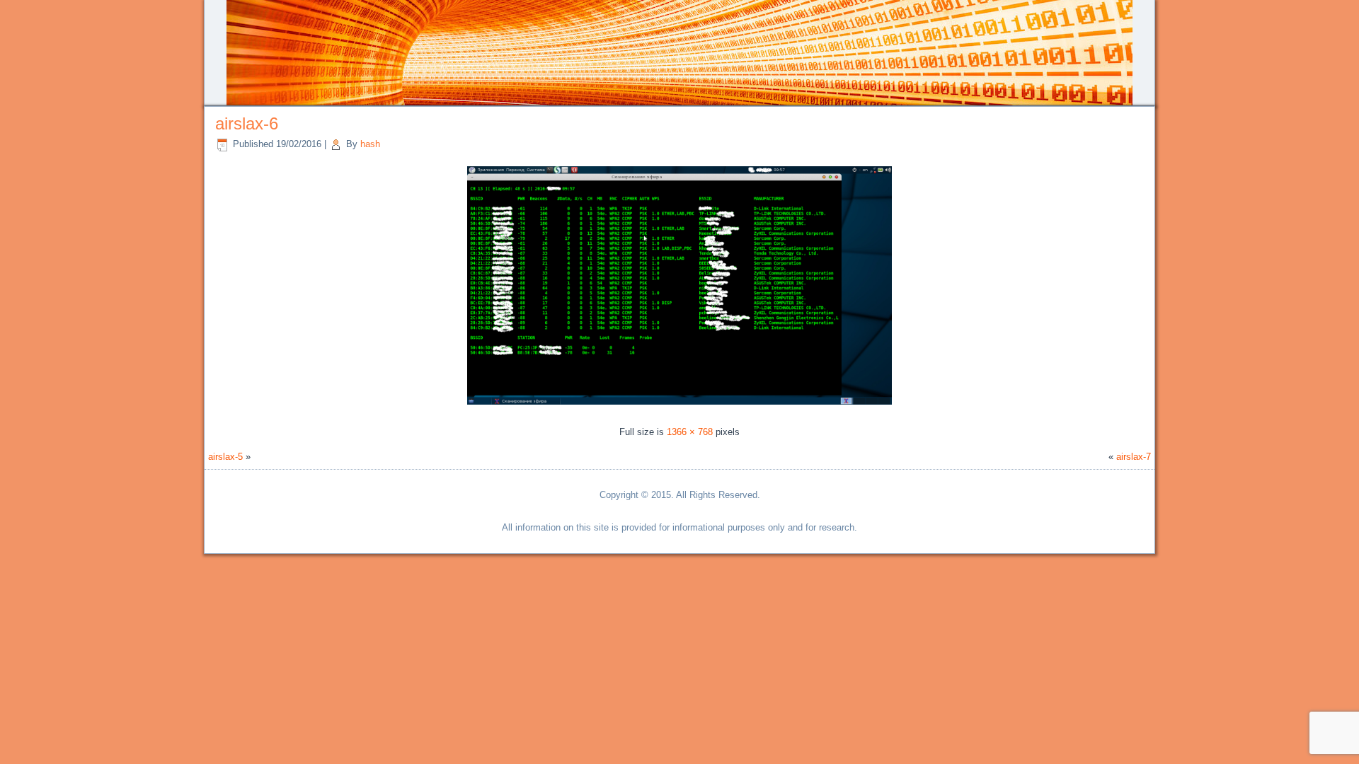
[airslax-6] (679, 406)
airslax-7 (1133, 456)
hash (370, 144)
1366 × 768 (690, 432)
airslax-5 (225, 456)
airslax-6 (246, 123)
